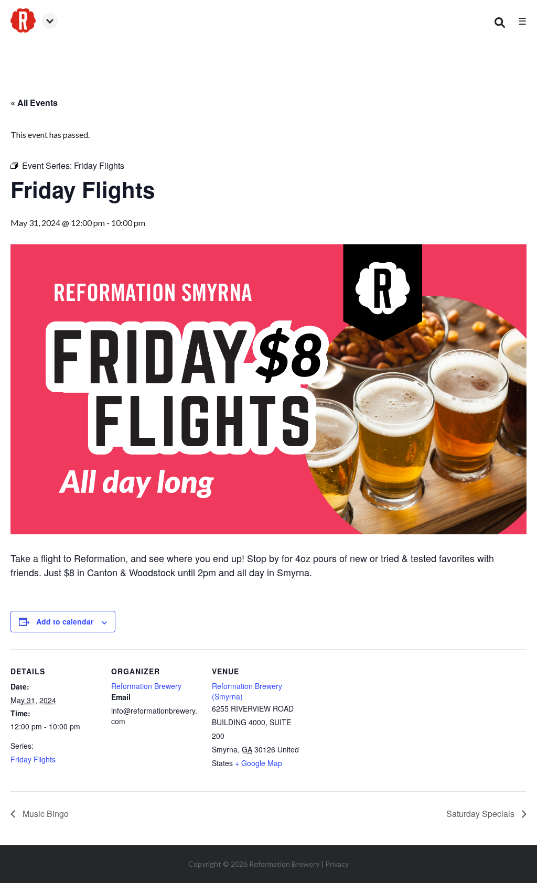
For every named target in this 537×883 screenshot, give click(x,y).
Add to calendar (64, 621)
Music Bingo (44, 813)
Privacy (337, 863)
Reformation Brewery (146, 686)
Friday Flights (33, 759)
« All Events (34, 102)
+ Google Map (258, 763)
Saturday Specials (481, 813)
